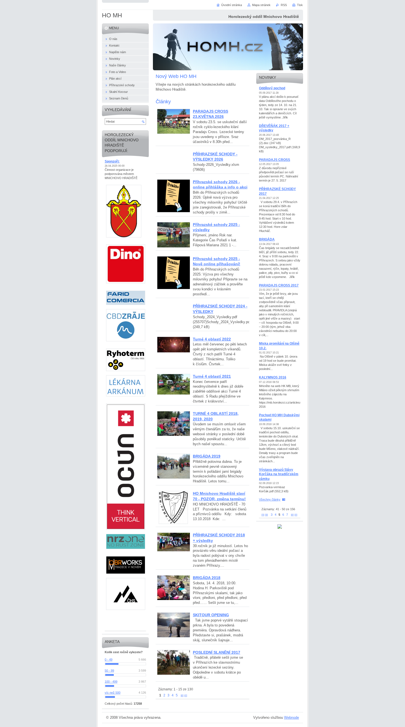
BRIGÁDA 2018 (206, 577)
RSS (284, 5)
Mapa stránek (261, 5)
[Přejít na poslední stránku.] (185, 695)
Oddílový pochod (272, 88)
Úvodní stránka (231, 5)
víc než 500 (112, 692)
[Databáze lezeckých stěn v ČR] (279, 527)
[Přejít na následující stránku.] (182, 695)
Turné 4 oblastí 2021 (212, 376)
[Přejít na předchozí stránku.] (266, 514)
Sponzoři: (112, 161)
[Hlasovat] (125, 664)
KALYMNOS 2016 (272, 377)
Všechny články (269, 499)
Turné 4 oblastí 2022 (212, 339)
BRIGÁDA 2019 (206, 456)
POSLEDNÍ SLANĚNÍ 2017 (216, 652)
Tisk (300, 5)
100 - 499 (111, 681)
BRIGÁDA (267, 239)
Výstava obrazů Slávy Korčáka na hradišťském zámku (278, 474)
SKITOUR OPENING (211, 615)
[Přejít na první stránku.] (262, 514)
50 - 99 (109, 670)
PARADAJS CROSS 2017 (279, 285)
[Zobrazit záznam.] (173, 133)
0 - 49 (108, 659)
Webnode (291, 717)
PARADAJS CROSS (274, 160)
